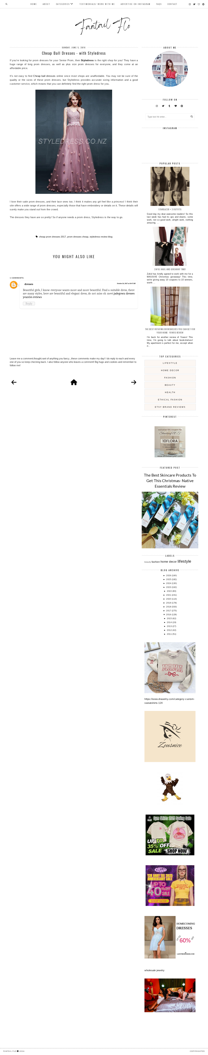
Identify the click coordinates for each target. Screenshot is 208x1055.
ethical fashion (170, 400)
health (170, 392)
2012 (169, 630)
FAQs (159, 4)
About (46, 4)
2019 (169, 603)
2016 (169, 614)
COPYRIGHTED (197, 1051)
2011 (169, 634)
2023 (169, 587)
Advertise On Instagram (135, 4)
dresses (29, 284)
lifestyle (170, 363)
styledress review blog (101, 237)
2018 (169, 607)
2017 (169, 611)
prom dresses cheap (77, 237)
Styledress (88, 60)
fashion (170, 378)
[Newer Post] (14, 382)
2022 (169, 591)
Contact (172, 4)
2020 (169, 599)
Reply (29, 303)
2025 (169, 579)
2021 (169, 595)
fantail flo (9, 1051)
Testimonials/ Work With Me (97, 4)
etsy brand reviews (170, 407)
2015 (169, 618)
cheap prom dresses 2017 (52, 237)
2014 (169, 622)
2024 (169, 583)
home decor (170, 370)
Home (34, 4)
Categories (63, 4)
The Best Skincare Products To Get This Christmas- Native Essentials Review (170, 480)
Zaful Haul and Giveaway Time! (170, 269)
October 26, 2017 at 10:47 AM (126, 283)
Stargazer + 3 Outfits (170, 209)
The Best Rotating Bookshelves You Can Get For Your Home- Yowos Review (170, 330)
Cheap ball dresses (44, 76)
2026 (169, 575)
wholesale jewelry (154, 970)
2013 (169, 626)
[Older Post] (134, 382)
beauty (170, 385)
